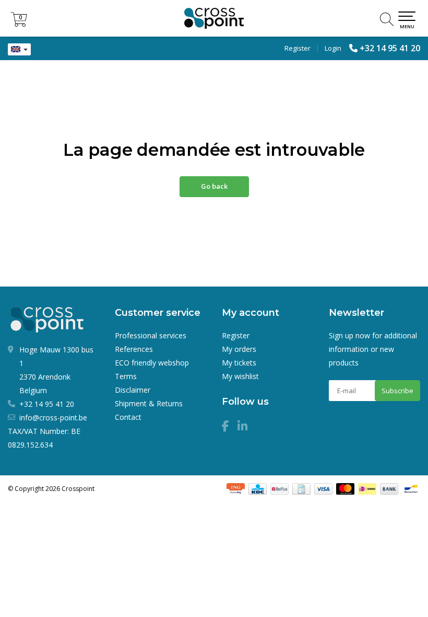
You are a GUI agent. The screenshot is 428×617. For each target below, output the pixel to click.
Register (297, 48)
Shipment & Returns (149, 403)
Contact (128, 417)
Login (333, 48)
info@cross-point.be (53, 417)
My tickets (239, 363)
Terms (126, 376)
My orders (239, 349)
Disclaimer (132, 390)
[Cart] (18, 24)
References (134, 349)
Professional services (150, 335)
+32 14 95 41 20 (390, 48)
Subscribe (397, 390)
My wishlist (240, 376)
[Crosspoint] (214, 18)
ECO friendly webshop (152, 363)
